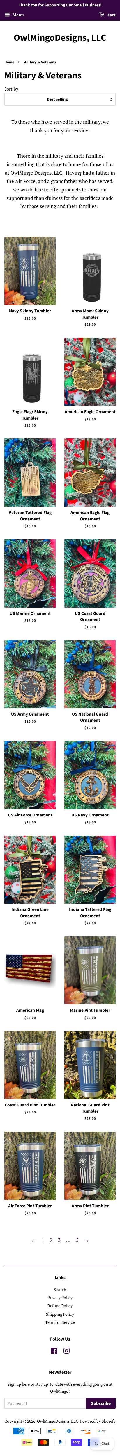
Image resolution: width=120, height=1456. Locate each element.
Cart (111, 15)
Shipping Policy (60, 1314)
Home (9, 62)
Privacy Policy (60, 1297)
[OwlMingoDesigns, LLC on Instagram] (66, 1352)
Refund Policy (60, 1305)
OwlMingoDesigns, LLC (60, 37)
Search (60, 1289)
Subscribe (101, 1403)
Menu (17, 14)
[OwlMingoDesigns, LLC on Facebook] (54, 1352)
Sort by (11, 89)
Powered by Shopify (98, 1421)
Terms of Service (60, 1322)
